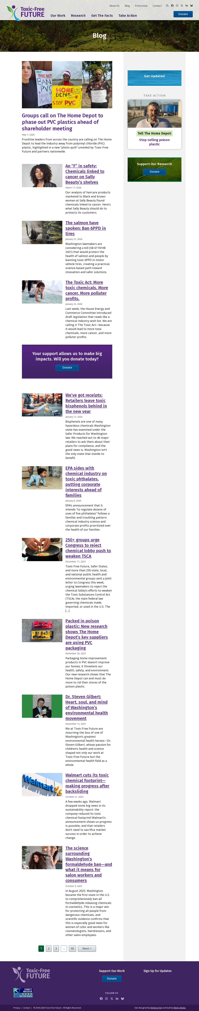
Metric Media (180, 1008)
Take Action (127, 15)
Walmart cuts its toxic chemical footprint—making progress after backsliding (87, 783)
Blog (127, 5)
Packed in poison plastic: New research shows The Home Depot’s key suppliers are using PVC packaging (86, 634)
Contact (157, 5)
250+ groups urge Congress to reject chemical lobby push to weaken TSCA (88, 548)
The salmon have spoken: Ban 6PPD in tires (85, 228)
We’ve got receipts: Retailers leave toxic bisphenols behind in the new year (86, 403)
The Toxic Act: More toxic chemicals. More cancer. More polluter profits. (86, 290)
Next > (86, 948)
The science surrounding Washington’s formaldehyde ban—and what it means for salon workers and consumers (88, 864)
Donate (183, 14)
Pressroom (141, 5)
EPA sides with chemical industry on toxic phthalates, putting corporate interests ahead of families (86, 482)
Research (78, 15)
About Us (114, 5)
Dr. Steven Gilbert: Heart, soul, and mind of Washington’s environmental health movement (86, 707)
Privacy (16, 1008)
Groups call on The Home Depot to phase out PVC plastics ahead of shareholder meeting (62, 122)
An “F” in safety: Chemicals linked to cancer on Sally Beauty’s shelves (84, 174)
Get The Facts (102, 15)
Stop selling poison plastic (154, 142)
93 (72, 948)
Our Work (58, 15)
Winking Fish (156, 1008)
